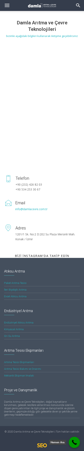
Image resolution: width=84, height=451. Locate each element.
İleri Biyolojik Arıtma (15, 289)
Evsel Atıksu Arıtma (15, 296)
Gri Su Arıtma (12, 335)
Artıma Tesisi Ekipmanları (19, 362)
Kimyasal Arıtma (14, 329)
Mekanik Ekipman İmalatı (19, 375)
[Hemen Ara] (74, 442)
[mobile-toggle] (6, 5)
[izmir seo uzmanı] (42, 446)
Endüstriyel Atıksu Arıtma (18, 322)
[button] (78, 5)
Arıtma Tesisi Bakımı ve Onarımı (22, 368)
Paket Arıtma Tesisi (15, 282)
